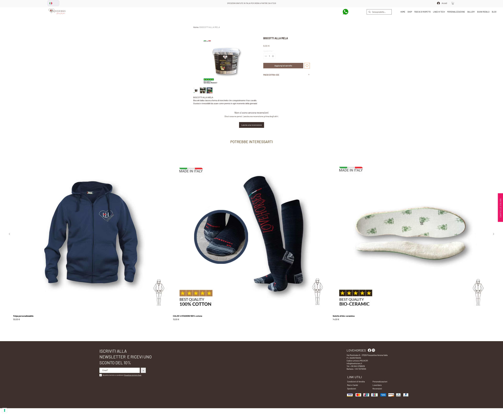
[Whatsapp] (345, 11)
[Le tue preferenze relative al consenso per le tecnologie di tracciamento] (4, 410)
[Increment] (273, 56)
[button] (452, 3)
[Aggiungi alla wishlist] (307, 65)
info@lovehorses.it (354, 363)
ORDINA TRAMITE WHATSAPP (252, 3)
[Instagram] (373, 350)
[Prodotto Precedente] (9, 234)
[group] (251, 240)
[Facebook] (369, 350)
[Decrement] (265, 56)
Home (196, 27)
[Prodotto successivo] (493, 234)
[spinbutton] (269, 56)
